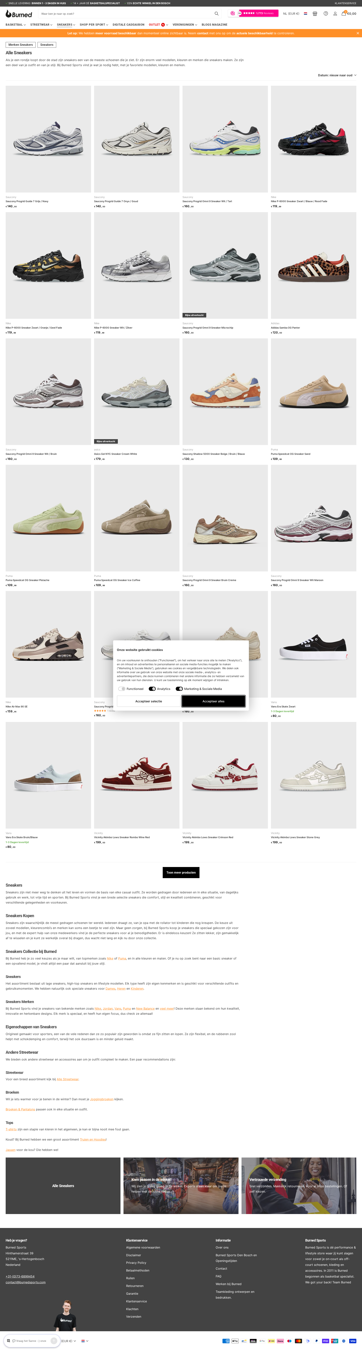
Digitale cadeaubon (129, 24)
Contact (221, 1268)
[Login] (335, 13)
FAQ (218, 1276)
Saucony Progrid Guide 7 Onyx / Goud (116, 201)
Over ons (222, 1247)
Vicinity (98, 833)
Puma (274, 449)
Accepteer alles (213, 701)
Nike (273, 197)
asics (97, 449)
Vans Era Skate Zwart (283, 706)
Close (358, 33)
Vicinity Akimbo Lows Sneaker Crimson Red (208, 837)
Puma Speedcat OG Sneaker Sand (290, 453)
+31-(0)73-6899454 (20, 1276)
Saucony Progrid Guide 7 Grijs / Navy (27, 201)
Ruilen (130, 1278)
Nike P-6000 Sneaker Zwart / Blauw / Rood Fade (299, 201)
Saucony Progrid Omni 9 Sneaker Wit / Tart (207, 201)
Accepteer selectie (148, 701)
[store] (315, 13)
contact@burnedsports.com (26, 1282)
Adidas (275, 323)
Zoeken (216, 13)
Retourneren (134, 1286)
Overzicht (236, 649)
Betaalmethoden (137, 1270)
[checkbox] (131, 689)
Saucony (11, 197)
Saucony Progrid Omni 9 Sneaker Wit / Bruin (31, 453)
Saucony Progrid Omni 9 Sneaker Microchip (208, 327)
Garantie (132, 1293)
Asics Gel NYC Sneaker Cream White (115, 453)
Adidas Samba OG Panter (285, 327)
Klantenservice (136, 1240)
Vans (274, 702)
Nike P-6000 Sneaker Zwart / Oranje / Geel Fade (34, 327)
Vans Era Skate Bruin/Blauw (22, 837)
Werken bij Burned (229, 1284)
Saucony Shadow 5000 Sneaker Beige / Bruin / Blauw (214, 453)
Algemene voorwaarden (143, 1247)
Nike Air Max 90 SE (17, 706)
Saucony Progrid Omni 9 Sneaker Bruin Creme (209, 580)
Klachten (132, 1309)
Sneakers (46, 45)
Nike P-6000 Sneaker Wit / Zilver (113, 327)
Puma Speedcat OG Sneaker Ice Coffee (117, 580)
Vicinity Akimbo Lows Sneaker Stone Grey (295, 837)
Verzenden (133, 1316)
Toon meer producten (181, 872)
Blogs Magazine (215, 24)
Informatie (223, 1240)
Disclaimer (133, 1255)
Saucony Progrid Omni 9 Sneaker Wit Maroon (297, 580)
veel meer (167, 1008)
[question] (326, 13)
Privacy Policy (136, 1263)
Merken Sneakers (20, 45)
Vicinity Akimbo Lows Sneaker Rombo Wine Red (122, 837)
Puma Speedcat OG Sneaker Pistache (27, 580)
